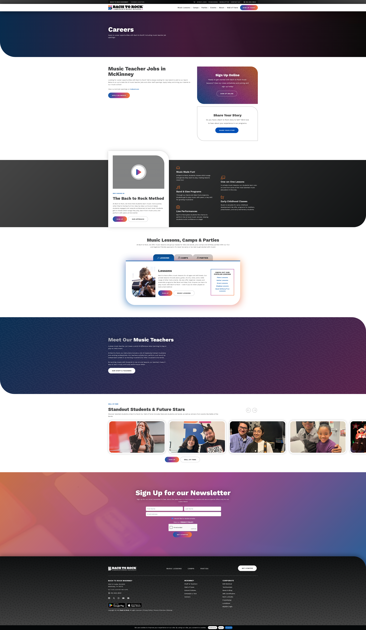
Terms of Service (159, 610)
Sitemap (169, 610)
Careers (187, 597)
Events (213, 8)
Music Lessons (184, 8)
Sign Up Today (249, 8)
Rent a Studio (228, 597)
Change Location (137, 2)
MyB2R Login (201, 2)
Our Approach (138, 219)
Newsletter (224, 2)
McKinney (189, 581)
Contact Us (235, 2)
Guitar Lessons (222, 280)
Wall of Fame (232, 8)
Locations (226, 603)
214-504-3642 (250, 2)
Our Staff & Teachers (121, 371)
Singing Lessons (222, 286)
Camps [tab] (184, 258)
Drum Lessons (222, 283)
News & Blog (227, 590)
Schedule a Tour (190, 594)
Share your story (227, 130)
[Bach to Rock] (125, 7)
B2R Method (227, 584)
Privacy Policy (147, 610)
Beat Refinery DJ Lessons (222, 290)
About (221, 8)
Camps (196, 8)
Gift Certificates (229, 594)
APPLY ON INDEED (119, 95)
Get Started (247, 568)
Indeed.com (134, 89)
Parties (204, 8)
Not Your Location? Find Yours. (118, 589)
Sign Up (120, 219)
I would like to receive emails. (184, 518)
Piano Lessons (222, 277)
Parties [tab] (203, 258)
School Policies (190, 590)
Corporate (228, 581)
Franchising (213, 2)
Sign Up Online (227, 93)
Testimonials (227, 587)
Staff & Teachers (190, 584)
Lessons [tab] (164, 258)
